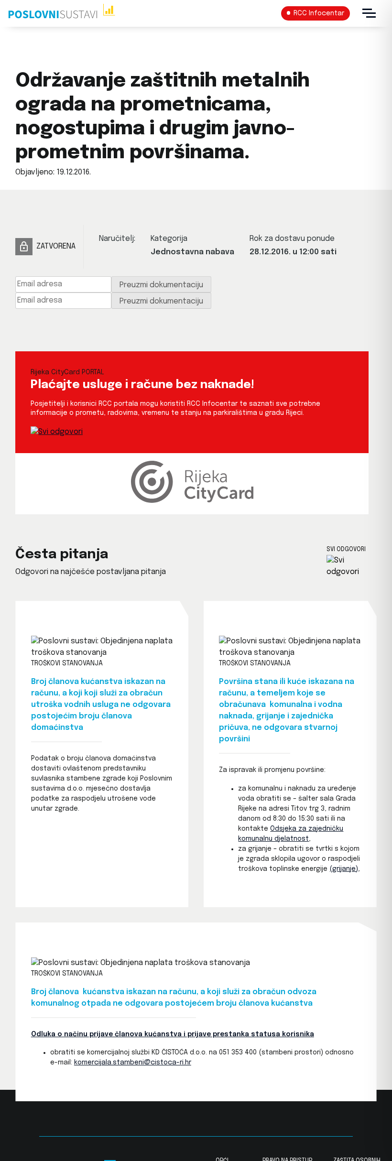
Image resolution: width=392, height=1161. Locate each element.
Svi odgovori (346, 550)
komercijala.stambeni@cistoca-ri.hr (132, 1062)
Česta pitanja (61, 555)
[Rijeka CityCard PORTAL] (57, 432)
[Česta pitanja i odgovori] (352, 566)
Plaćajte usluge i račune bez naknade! (142, 385)
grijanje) (345, 869)
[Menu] (369, 13)
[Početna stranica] (61, 13)
